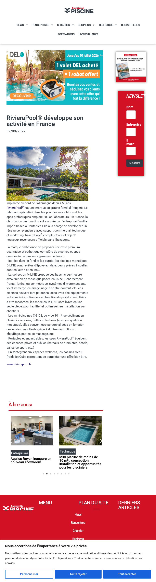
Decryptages (130, 25)
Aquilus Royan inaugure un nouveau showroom (31, 460)
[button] (11, 441)
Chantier (63, 25)
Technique (106, 25)
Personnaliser (29, 574)
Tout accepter (127, 574)
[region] (78, 561)
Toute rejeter (78, 574)
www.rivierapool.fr (18, 364)
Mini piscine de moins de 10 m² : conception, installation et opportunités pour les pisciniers (80, 462)
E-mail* (130, 142)
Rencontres (40, 25)
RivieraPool (15, 208)
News (20, 25)
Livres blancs (89, 34)
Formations (66, 34)
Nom (129, 107)
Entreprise (133, 124)
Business (84, 25)
